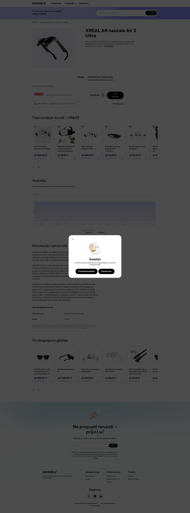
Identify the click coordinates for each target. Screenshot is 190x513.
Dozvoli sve (106, 271)
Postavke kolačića (87, 271)
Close (72, 239)
